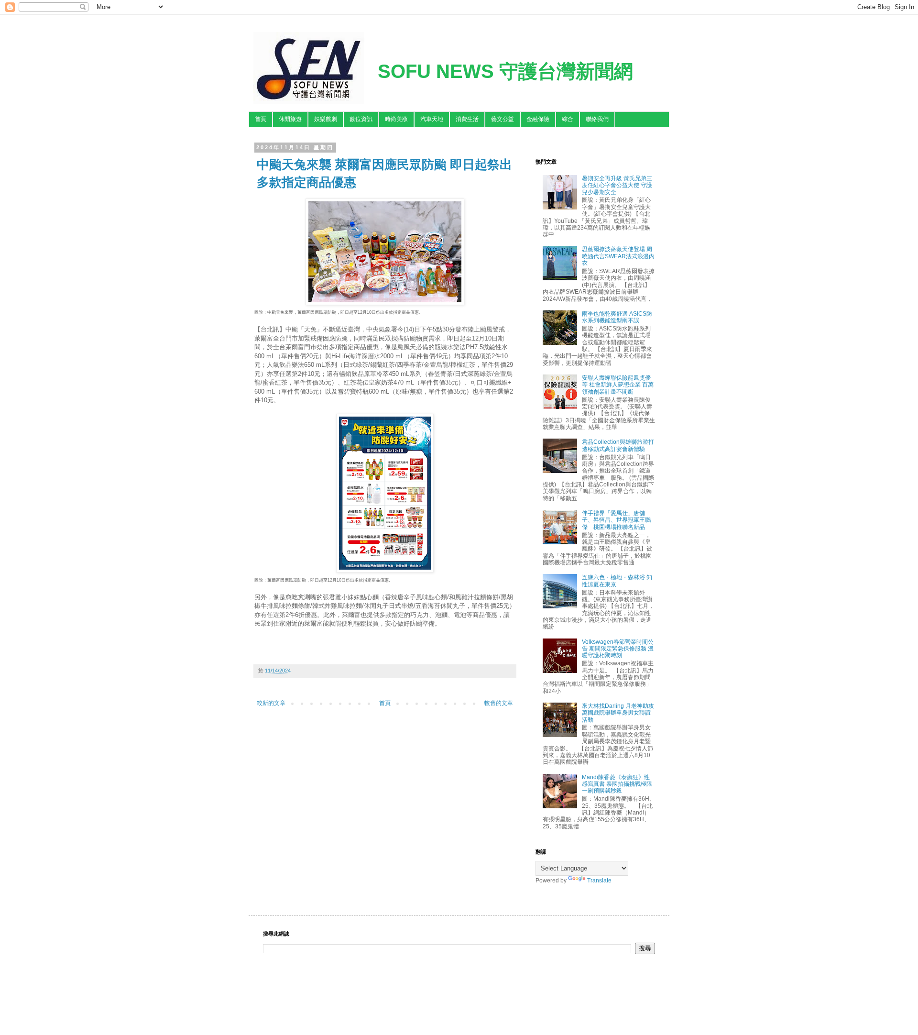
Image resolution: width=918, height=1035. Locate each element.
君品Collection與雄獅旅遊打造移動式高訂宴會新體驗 (618, 445)
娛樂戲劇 (325, 119)
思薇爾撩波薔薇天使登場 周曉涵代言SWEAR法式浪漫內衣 (618, 256)
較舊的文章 (498, 703)
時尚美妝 (396, 119)
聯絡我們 (597, 119)
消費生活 (467, 119)
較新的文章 (271, 703)
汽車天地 (431, 119)
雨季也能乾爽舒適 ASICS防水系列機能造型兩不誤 (617, 317)
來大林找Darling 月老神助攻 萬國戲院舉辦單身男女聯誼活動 (618, 713)
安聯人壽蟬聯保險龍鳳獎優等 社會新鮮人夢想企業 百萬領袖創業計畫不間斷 (618, 384)
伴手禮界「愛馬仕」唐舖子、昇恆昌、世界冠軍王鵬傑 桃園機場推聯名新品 (616, 520)
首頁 (260, 119)
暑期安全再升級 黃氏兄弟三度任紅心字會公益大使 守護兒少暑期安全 (617, 185)
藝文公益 (502, 119)
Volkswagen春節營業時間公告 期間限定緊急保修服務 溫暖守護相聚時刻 (618, 649)
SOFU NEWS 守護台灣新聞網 (505, 71)
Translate (599, 880)
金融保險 (537, 119)
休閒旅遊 (290, 119)
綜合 (567, 119)
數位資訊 (361, 119)
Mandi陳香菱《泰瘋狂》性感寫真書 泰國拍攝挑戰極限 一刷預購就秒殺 (617, 784)
